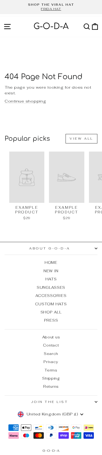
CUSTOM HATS (51, 304)
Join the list (49, 402)
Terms (51, 370)
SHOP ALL (51, 312)
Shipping (51, 378)
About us (51, 337)
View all (81, 138)
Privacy (51, 361)
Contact (51, 345)
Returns (51, 386)
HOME (51, 262)
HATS (51, 279)
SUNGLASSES (51, 287)
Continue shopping (25, 101)
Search (51, 353)
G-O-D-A (51, 26)
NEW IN (51, 270)
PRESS (51, 320)
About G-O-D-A (49, 248)
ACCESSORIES (50, 295)
